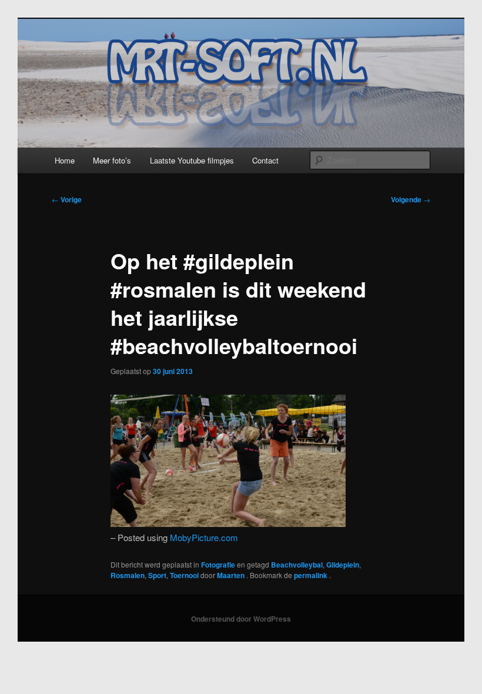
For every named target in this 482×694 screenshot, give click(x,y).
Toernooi (184, 575)
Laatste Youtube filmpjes (192, 160)
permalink (311, 575)
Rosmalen (128, 575)
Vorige (67, 199)
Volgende (410, 199)
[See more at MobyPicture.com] (228, 523)
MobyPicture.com (204, 537)
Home (65, 160)
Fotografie (218, 564)
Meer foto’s (112, 160)
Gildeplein (342, 564)
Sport (157, 575)
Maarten (231, 575)
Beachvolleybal (297, 564)
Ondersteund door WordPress (241, 618)
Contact (265, 160)
